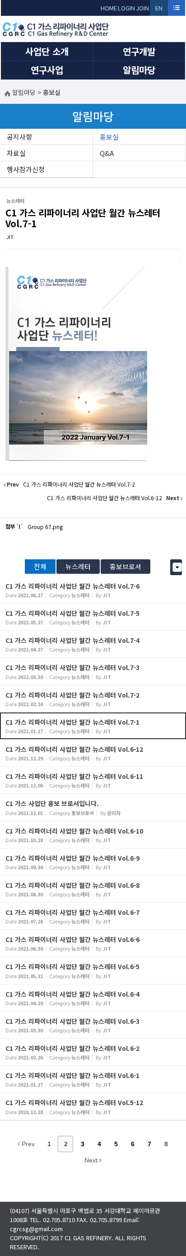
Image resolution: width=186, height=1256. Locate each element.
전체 (40, 566)
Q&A (107, 153)
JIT (10, 236)
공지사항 (19, 136)
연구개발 (139, 51)
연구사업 (47, 69)
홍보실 (109, 136)
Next (91, 1160)
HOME (109, 8)
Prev (27, 1144)
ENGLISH (159, 10)
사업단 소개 (47, 51)
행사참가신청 (26, 169)
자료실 (16, 153)
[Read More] (93, 589)
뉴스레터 (78, 566)
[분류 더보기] (177, 567)
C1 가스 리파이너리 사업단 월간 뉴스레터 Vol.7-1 (82, 218)
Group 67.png (45, 526)
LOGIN (126, 8)
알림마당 (139, 69)
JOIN (142, 8)
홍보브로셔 (125, 566)
